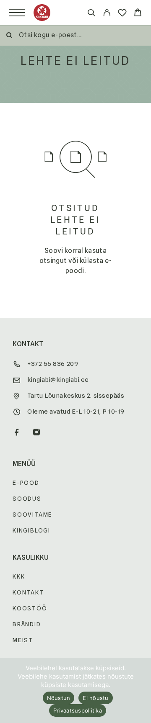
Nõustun (58, 698)
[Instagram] (37, 432)
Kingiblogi (31, 530)
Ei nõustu (95, 698)
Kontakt (28, 592)
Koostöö (30, 608)
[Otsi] (91, 14)
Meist (23, 640)
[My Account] (106, 14)
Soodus (27, 498)
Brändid (27, 624)
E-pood (26, 482)
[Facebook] (17, 432)
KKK (19, 576)
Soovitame (32, 514)
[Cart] (137, 13)
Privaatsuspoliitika (77, 710)
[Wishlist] (122, 14)
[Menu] (17, 12)
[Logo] (42, 12)
